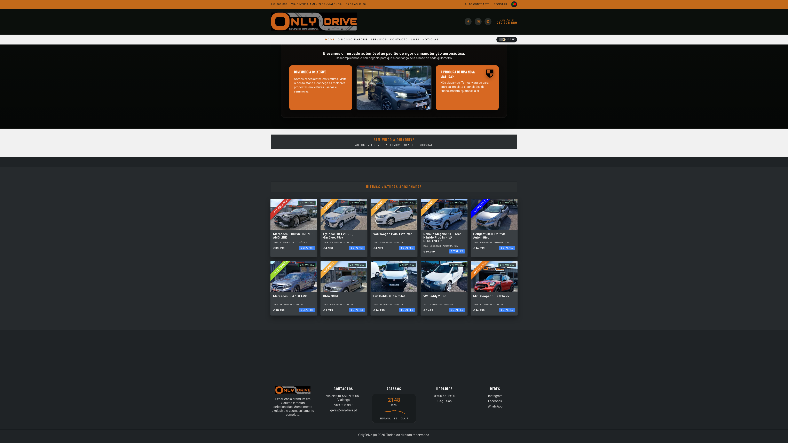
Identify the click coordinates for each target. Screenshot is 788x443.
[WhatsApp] (487, 21)
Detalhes (307, 248)
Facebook (495, 401)
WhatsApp (495, 406)
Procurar (425, 145)
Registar (500, 4)
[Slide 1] (423, 107)
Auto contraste (477, 4)
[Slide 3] (428, 107)
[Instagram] (478, 21)
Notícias (431, 39)
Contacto (399, 39)
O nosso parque (353, 39)
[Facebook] (468, 21)
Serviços (378, 39)
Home (330, 39)
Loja (415, 39)
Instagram (495, 396)
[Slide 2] (425, 107)
